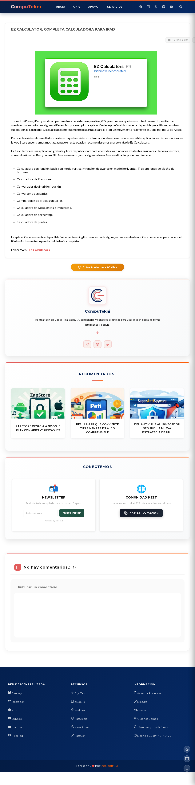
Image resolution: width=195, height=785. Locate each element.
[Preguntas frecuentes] (97, 344)
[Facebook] (141, 7)
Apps (76, 6)
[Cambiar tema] (187, 749)
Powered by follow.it (54, 521)
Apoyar (94, 6)
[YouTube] (171, 7)
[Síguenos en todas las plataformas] (108, 344)
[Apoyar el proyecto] (87, 344)
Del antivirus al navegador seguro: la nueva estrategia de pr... (157, 428)
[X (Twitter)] (156, 7)
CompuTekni (109, 766)
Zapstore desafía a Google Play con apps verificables (38, 428)
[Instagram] (148, 7)
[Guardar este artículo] (187, 768)
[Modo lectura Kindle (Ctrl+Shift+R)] (187, 758)
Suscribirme (72, 513)
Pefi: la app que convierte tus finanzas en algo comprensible (97, 428)
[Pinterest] (164, 7)
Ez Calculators (39, 250)
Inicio (60, 6)
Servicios (114, 6)
